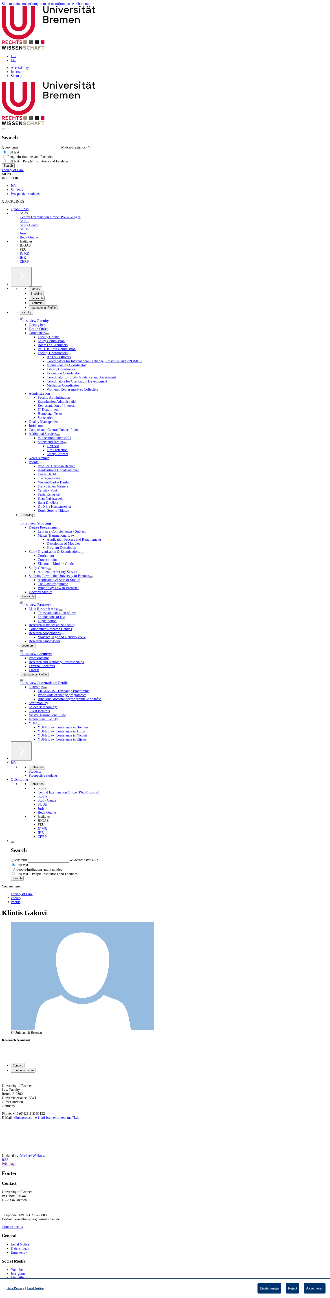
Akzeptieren (314, 1288)
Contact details (12, 1227)
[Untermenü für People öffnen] (40, 463)
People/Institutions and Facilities (30, 157)
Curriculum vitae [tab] (23, 1070)
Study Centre (29, 225)
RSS (5, 1160)
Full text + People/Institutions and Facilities (37, 161)
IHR (23, 257)
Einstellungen (269, 1288)
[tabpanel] (165, 1105)
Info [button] (14, 763)
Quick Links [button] (20, 779)
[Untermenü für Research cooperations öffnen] (62, 634)
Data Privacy (20, 1248)
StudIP (24, 221)
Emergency (19, 1252)
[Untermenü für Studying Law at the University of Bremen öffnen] (91, 577)
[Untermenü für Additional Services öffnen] (58, 435)
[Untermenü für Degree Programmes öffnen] (59, 528)
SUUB (25, 229)
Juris (23, 233)
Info (14, 186)
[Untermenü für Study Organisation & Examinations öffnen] (82, 552)
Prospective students (25, 194)
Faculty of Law (13, 170)
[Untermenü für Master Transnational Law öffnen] (76, 536)
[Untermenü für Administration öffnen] (51, 394)
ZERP (24, 261)
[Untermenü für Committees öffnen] (47, 334)
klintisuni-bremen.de (46, 1117)
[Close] (21, 318)
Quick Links (20, 209)
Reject (292, 1288)
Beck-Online (29, 237)
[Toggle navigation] (3, 129)
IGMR (24, 253)
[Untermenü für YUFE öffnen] (40, 724)
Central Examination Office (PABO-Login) (50, 217)
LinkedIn (17, 1278)
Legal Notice (20, 1244)
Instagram (18, 1274)
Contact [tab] (18, 1065)
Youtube (17, 1270)
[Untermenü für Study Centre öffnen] (49, 569)
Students (17, 190)
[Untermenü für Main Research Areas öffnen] (61, 610)
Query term (10, 147)
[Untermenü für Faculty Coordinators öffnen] (69, 354)
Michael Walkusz (32, 1156)
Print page (9, 1164)
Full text (13, 152)
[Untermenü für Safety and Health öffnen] (65, 443)
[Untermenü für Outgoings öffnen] (45, 688)
